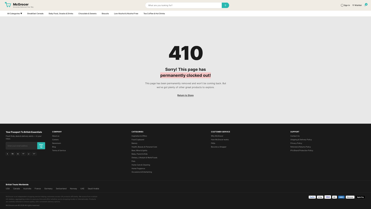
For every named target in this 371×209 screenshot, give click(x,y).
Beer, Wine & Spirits (139, 150)
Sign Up (41, 146)
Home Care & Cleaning (141, 165)
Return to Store (185, 95)
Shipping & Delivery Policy (301, 139)
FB (13, 154)
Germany (48, 188)
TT (23, 154)
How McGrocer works (220, 139)
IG (18, 154)
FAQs (213, 143)
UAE (82, 188)
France (38, 188)
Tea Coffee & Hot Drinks (154, 13)
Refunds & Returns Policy (300, 147)
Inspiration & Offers (139, 136)
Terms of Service (59, 150)
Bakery (134, 143)
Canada (16, 188)
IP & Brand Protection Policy (301, 150)
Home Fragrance (138, 168)
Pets (133, 161)
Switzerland (61, 188)
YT (34, 154)
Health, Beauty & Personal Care (144, 147)
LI (28, 154)
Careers (55, 139)
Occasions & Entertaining (142, 172)
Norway (73, 188)
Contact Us (295, 136)
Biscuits (105, 13)
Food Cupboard (138, 139)
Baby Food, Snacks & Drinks (61, 13)
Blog (54, 147)
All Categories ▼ (14, 13)
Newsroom (56, 143)
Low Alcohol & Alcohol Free (126, 13)
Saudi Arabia (93, 188)
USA (8, 188)
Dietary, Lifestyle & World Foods (144, 157)
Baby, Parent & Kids (140, 154)
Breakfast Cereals (35, 13)
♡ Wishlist (357, 5)
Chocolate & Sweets (87, 13)
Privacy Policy (296, 143)
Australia (27, 188)
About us (55, 136)
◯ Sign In (345, 5)
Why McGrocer (217, 136)
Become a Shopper (218, 147)
